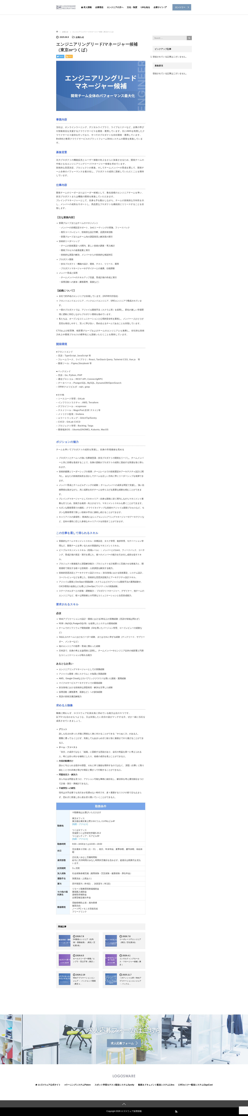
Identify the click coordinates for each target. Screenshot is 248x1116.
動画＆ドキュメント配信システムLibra (156, 1085)
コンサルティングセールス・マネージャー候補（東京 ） (130, 962)
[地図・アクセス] (80, 824)
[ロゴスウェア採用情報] (66, 7)
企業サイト (159, 7)
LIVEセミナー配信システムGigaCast (195, 1085)
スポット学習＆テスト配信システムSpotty (114, 1085)
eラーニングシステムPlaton (78, 1085)
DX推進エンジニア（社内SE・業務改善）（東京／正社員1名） (84, 942)
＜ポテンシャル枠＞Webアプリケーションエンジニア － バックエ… (130, 981)
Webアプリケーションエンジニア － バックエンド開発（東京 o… (84, 981)
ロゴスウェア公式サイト (49, 1085)
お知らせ (80, 37)
